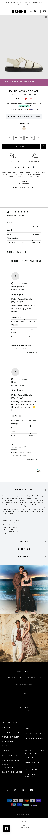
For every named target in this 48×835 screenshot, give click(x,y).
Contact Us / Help (35, 733)
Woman (24, 707)
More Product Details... (24, 187)
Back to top (24, 828)
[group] (24, 212)
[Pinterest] (23, 790)
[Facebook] (7, 790)
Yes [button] (12, 348)
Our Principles (10, 760)
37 (21, 138)
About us (23, 710)
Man (24, 704)
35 (10, 138)
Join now (35, 116)
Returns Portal (11, 732)
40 (38, 138)
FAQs (27, 729)
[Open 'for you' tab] (6, 828)
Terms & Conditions (31, 768)
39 (32, 138)
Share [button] (25, 348)
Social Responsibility (10, 766)
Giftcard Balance (35, 738)
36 (16, 138)
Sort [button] (10, 252)
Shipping (6, 727)
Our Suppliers (10, 755)
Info (32, 106)
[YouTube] (31, 790)
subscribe (24, 694)
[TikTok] (40, 790)
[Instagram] (15, 790)
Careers (29, 757)
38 (27, 138)
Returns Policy (11, 737)
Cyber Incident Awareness (33, 776)
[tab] (19, 261)
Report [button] (18, 348)
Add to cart (21, 146)
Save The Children (12, 772)
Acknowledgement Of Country (35, 752)
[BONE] (24, 129)
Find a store (9, 750)
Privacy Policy (33, 762)
